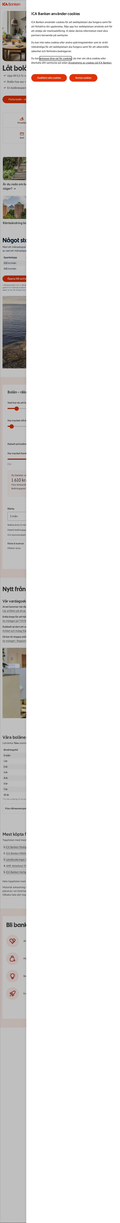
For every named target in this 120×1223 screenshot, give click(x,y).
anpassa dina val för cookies (55, 58)
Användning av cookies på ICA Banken (89, 62)
